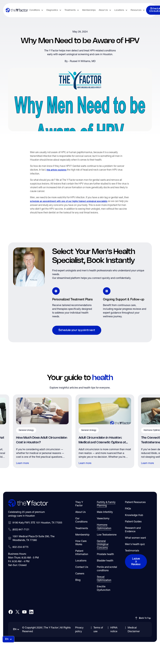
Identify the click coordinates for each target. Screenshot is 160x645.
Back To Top (145, 618)
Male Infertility (105, 512)
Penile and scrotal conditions (107, 568)
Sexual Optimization (104, 578)
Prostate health (105, 554)
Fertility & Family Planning (106, 504)
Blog (77, 579)
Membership (82, 534)
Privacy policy (79, 629)
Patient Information (81, 552)
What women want (135, 537)
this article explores (56, 170)
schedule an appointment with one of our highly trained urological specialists (68, 201)
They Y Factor (79, 504)
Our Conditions (81, 520)
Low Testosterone (107, 534)
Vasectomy (103, 518)
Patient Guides (133, 521)
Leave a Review (136, 562)
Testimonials (132, 550)
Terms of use (98, 629)
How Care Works (81, 543)
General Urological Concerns (102, 544)
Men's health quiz (135, 544)
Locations (80, 560)
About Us (80, 512)
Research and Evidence (133, 529)
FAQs (128, 508)
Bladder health (105, 560)
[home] (17, 10)
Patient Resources (135, 502)
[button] (36, 10)
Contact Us (81, 566)
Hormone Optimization (104, 526)
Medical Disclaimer (134, 629)
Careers (79, 573)
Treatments (81, 528)
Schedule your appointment (76, 330)
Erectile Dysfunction (103, 588)
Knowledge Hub (134, 515)
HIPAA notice (113, 629)
